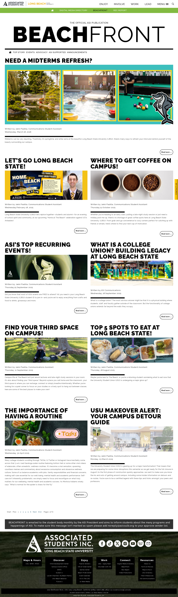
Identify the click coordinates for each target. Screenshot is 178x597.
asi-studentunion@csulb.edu (121, 590)
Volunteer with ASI (104, 567)
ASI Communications (147, 578)
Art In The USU (85, 578)
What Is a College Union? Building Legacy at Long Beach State (130, 250)
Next (35, 512)
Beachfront (100, 10)
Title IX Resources (147, 575)
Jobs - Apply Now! (104, 564)
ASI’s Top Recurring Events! (38, 247)
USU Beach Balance (59, 578)
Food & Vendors (84, 564)
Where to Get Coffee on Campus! (131, 163)
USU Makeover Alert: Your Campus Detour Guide (126, 416)
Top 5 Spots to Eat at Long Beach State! (125, 330)
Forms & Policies (147, 567)
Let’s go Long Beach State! (39, 163)
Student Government (77, 592)
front (89, 34)
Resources (147, 560)
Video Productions (125, 572)
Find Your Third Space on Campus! (42, 330)
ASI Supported (57, 52)
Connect (125, 560)
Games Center (85, 570)
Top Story (19, 52)
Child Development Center (59, 564)
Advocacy (42, 52)
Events (30, 52)
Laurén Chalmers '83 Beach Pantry (59, 575)
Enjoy (84, 560)
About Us (147, 564)
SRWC (59, 570)
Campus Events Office (59, 567)
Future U (59, 581)
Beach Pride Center (85, 572)
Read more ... (166, 152)
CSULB (105, 592)
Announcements (77, 52)
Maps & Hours (32, 560)
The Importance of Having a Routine (36, 413)
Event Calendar (84, 575)
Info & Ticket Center (85, 567)
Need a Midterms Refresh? (48, 60)
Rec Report (120, 10)
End (40, 512)
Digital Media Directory (73, 10)
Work (104, 560)
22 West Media (85, 581)
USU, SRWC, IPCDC (32, 564)
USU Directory (147, 572)
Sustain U (59, 572)
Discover (59, 560)
